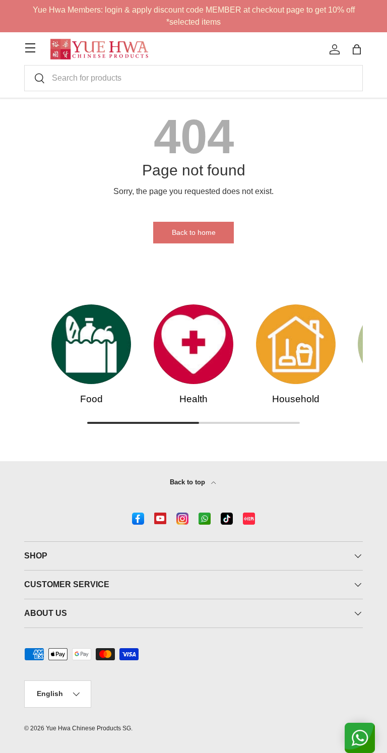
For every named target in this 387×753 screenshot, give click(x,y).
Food (91, 399)
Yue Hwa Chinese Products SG (88, 728)
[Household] (296, 344)
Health (193, 399)
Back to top (188, 482)
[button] (357, 49)
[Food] (91, 344)
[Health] (193, 344)
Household (295, 399)
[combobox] (193, 78)
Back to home (194, 232)
